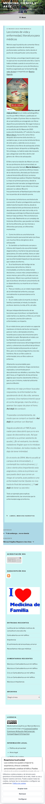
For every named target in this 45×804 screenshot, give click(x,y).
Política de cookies (17, 757)
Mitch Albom (11, 135)
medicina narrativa (26, 516)
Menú (24, 17)
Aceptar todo (22, 788)
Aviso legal (14, 752)
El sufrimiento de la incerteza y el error (22, 644)
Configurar (22, 799)
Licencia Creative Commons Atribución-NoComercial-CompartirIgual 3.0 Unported (22, 731)
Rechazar (22, 794)
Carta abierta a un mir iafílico (18, 635)
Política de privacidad (18, 748)
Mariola (27, 29)
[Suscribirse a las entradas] (8, 577)
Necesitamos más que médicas (19, 649)
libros (13, 516)
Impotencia (11, 640)
